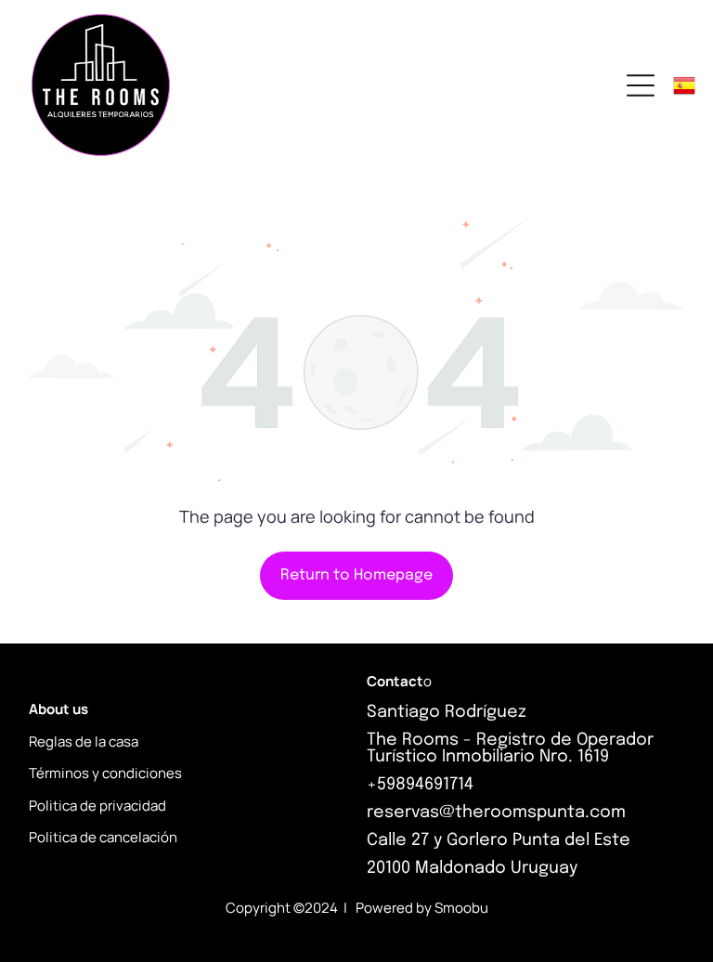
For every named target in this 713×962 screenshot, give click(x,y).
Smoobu (461, 907)
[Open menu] (641, 85)
